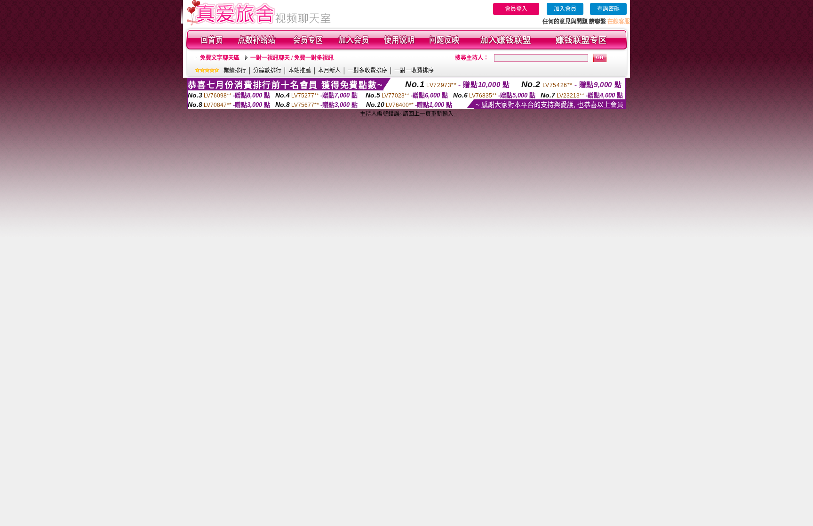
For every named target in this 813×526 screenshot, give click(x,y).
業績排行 (234, 70)
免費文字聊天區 (219, 58)
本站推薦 (299, 70)
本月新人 (329, 70)
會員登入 (516, 9)
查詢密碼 (608, 9)
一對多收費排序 (367, 70)
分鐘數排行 (267, 70)
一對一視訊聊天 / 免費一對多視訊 (292, 58)
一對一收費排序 (414, 70)
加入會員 (565, 9)
